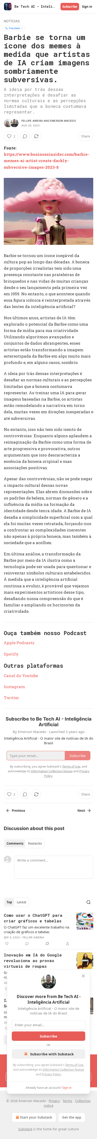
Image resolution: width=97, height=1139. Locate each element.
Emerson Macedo (63, 120)
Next (81, 810)
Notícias (12, 21)
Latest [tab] (21, 902)
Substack (25, 1129)
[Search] (88, 902)
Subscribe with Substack (52, 1054)
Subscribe (69, 6)
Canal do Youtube (21, 675)
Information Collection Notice (63, 1069)
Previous (18, 810)
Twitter (11, 697)
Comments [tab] (15, 843)
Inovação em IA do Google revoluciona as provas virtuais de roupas (33, 960)
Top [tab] (9, 902)
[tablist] (24, 843)
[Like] (7, 943)
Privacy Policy (51, 1074)
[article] (48, 929)
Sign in (87, 6)
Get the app (71, 1117)
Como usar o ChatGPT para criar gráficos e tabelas (33, 918)
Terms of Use (74, 1065)
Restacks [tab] (35, 843)
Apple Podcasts (19, 642)
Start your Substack (36, 1117)
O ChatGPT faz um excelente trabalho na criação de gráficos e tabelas (36, 929)
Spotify (11, 654)
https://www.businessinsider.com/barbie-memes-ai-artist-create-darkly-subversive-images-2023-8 (46, 161)
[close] (83, 976)
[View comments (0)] (25, 136)
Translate (14, 28)
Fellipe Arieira (32, 120)
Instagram (14, 686)
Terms (67, 1101)
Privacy (54, 1101)
